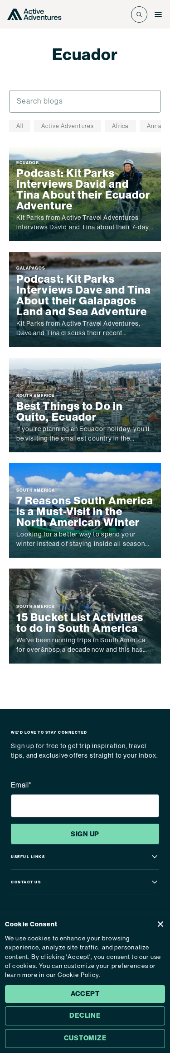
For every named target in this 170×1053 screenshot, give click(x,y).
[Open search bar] (139, 14)
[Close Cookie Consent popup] (160, 924)
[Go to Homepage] (34, 14)
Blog (110, 71)
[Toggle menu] (158, 14)
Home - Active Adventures (57, 71)
